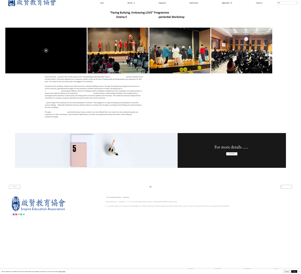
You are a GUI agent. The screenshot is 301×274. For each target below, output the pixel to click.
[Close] (299, 271)
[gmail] (19, 214)
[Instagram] (16, 214)
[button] (231, 153)
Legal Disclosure (247, 268)
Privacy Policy (218, 268)
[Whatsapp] (21, 214)
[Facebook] (14, 214)
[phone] (24, 214)
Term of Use (190, 268)
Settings (287, 271)
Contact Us (275, 268)
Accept (294, 271)
